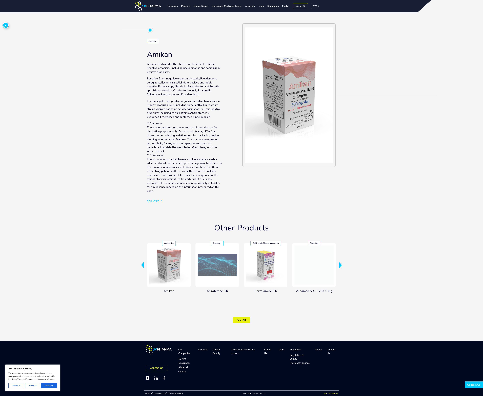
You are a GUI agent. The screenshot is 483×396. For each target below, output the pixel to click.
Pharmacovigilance (300, 363)
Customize (16, 385)
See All (241, 320)
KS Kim (182, 358)
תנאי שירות (246, 393)
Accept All (49, 385)
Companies (172, 6)
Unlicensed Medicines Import (227, 6)
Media (285, 6)
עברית (316, 6)
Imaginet (334, 393)
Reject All (33, 385)
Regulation (273, 6)
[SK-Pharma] (148, 6)
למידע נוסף (153, 201)
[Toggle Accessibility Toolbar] (6, 25)
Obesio (182, 371)
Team (261, 6)
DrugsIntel (184, 363)
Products (185, 6)
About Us (250, 6)
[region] (32, 378)
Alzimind (183, 367)
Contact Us (300, 6)
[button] (142, 265)
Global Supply (201, 6)
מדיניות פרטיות (259, 393)
